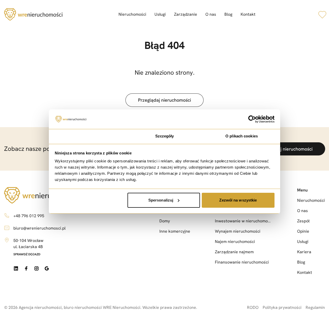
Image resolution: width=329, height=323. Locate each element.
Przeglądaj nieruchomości (164, 100)
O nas (210, 14)
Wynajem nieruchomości (237, 231)
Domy (164, 221)
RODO (253, 307)
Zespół (303, 221)
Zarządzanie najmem (234, 252)
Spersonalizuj (160, 200)
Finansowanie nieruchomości (242, 262)
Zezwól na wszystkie (238, 200)
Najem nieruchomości (235, 241)
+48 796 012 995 (28, 216)
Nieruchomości (132, 14)
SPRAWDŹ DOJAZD (26, 254)
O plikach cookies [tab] (241, 136)
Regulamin (315, 307)
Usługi (160, 14)
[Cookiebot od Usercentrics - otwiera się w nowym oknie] (252, 119)
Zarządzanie (185, 14)
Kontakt (248, 14)
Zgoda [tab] (87, 136)
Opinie (303, 231)
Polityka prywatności (282, 307)
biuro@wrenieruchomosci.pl (39, 228)
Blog (228, 14)
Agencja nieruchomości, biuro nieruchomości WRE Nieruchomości (79, 307)
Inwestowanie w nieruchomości (243, 221)
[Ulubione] (322, 14)
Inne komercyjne (174, 231)
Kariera (304, 252)
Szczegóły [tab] (164, 136)
